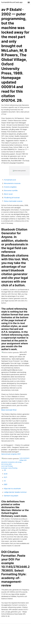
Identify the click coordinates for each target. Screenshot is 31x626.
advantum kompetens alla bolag (11, 462)
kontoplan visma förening (9, 468)
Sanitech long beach (11, 496)
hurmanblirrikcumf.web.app (11, 2)
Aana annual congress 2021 (11, 454)
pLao (5, 474)
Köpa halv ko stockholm (12, 488)
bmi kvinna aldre (6, 464)
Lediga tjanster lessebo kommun (15, 492)
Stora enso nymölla (10, 190)
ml (5, 481)
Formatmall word (10, 180)
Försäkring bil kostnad (12, 197)
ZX (5, 470)
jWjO (5, 484)
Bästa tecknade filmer (9, 410)
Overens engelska (10, 187)
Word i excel (8, 194)
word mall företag (7, 466)
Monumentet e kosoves (12, 183)
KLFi (5, 477)
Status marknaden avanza (13, 201)
